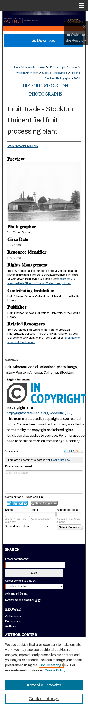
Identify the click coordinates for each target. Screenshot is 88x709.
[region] (44, 673)
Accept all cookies (44, 685)
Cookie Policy (55, 670)
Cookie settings (51, 665)
